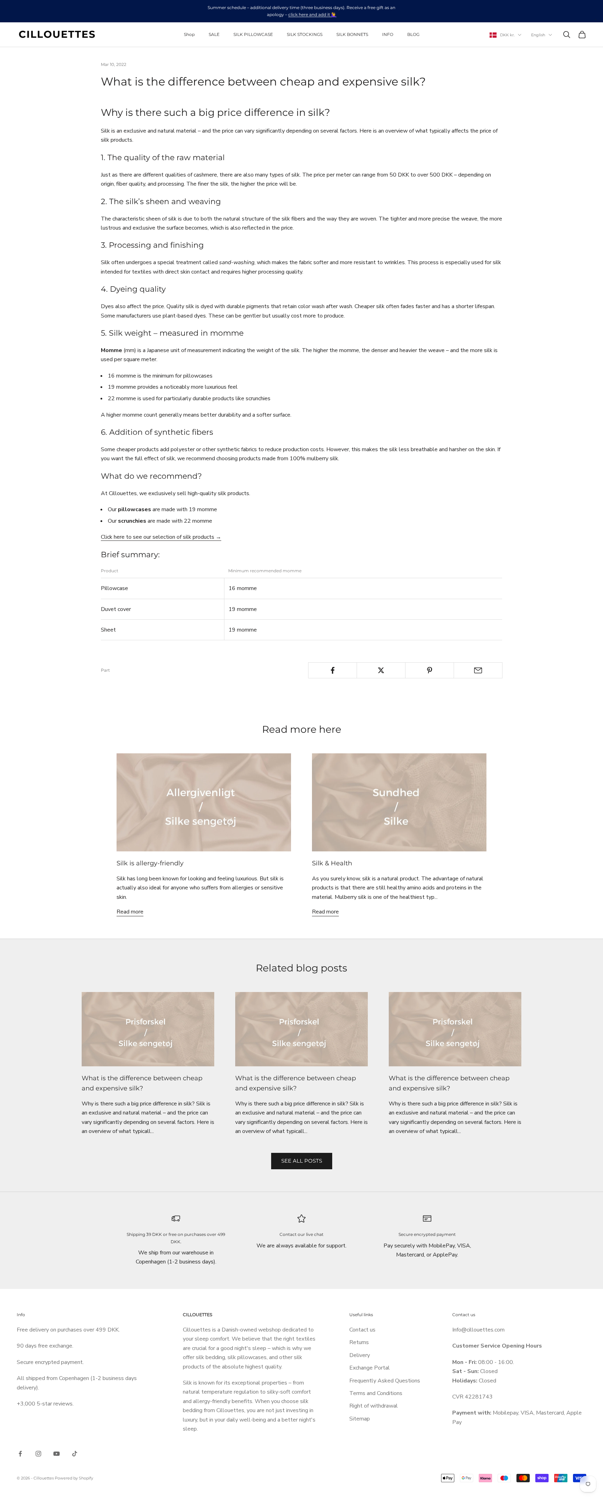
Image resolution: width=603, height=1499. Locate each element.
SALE (214, 34)
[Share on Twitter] (381, 670)
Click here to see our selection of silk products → (161, 537)
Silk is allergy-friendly (150, 863)
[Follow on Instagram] (38, 1453)
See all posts (301, 1160)
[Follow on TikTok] (74, 1453)
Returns (359, 1342)
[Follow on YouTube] (56, 1453)
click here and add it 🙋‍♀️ (312, 14)
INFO (387, 34)
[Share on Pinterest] (429, 670)
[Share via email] (478, 670)
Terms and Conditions (375, 1393)
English (538, 34)
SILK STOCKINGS (304, 34)
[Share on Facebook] (332, 670)
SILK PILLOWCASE (253, 34)
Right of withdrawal (373, 1406)
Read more (130, 912)
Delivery (359, 1355)
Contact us (362, 1330)
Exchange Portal (369, 1368)
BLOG (413, 34)
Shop (189, 34)
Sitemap (359, 1419)
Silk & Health (332, 863)
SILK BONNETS (352, 34)
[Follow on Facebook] (20, 1453)
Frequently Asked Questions (384, 1381)
